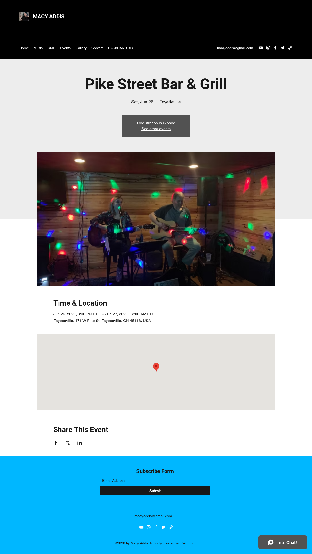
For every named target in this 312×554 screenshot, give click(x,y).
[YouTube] (260, 47)
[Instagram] (268, 47)
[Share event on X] (67, 443)
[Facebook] (275, 47)
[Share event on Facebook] (55, 443)
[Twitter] (282, 47)
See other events (156, 128)
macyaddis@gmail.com (235, 48)
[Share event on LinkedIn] (79, 443)
